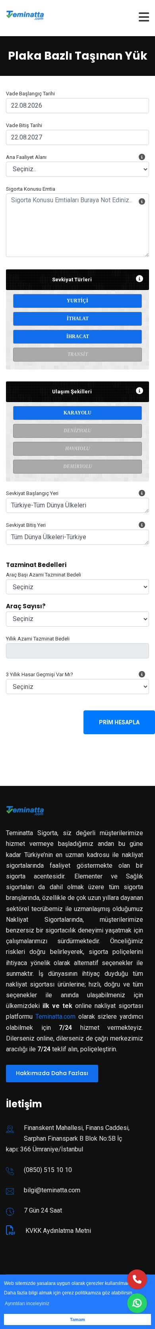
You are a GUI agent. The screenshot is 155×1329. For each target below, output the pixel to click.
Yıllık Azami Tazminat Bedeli (38, 639)
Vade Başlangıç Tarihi (30, 94)
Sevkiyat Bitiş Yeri (26, 525)
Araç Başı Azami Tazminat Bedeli (43, 575)
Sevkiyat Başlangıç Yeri (32, 493)
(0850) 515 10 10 (48, 1170)
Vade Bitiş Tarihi (24, 125)
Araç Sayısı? (26, 606)
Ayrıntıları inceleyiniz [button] (27, 1303)
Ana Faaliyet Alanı (26, 157)
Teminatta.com (55, 1016)
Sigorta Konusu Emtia (30, 189)
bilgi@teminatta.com (52, 1190)
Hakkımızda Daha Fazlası (52, 1073)
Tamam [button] (77, 1319)
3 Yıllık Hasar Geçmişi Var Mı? (39, 674)
